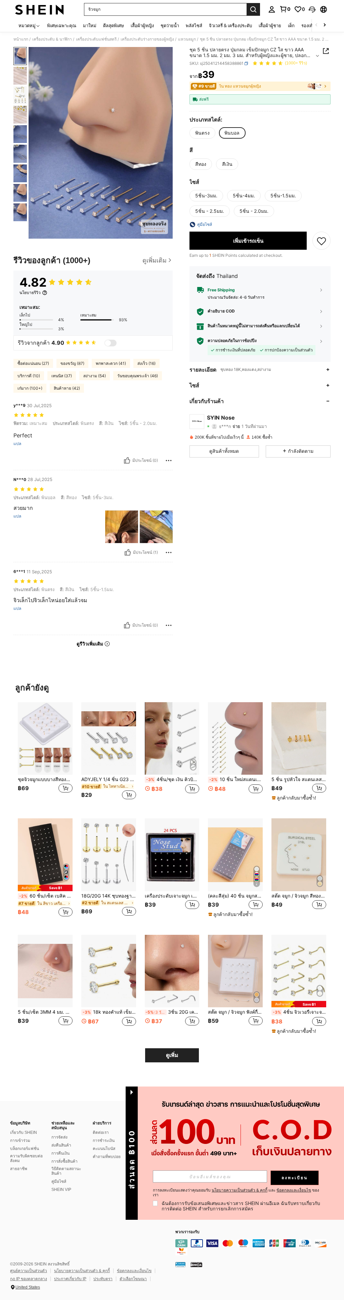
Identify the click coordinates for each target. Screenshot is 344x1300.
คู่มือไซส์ (58, 1181)
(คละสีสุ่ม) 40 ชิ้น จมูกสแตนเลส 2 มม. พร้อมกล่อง (235, 896)
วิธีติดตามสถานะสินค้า (66, 1171)
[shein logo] (39, 9)
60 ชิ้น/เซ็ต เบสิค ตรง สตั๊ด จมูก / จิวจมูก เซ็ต (46, 896)
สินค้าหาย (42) (67, 388)
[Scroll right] (324, 25)
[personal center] (272, 9)
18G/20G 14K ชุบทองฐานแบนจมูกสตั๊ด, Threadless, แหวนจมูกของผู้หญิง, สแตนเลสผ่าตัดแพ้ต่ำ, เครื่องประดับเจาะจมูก (108, 896)
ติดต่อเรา (101, 1132)
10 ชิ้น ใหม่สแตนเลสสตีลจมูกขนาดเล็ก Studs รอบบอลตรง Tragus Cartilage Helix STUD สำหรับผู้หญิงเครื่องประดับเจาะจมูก (236, 779)
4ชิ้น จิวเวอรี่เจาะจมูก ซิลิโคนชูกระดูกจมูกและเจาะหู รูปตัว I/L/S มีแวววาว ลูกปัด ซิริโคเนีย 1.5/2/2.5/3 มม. (299, 1012)
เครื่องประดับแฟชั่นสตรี (96, 39)
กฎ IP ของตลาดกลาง (28, 1279)
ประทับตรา (103, 1279)
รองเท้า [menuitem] (308, 25)
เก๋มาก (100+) (29, 388)
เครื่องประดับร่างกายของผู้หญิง (147, 39)
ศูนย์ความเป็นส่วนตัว (28, 1270)
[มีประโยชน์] (127, 460)
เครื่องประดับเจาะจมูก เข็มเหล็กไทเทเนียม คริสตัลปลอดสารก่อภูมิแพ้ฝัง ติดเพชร (172, 896)
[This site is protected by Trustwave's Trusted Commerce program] (180, 1264)
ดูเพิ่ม (172, 1055)
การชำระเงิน (104, 1140)
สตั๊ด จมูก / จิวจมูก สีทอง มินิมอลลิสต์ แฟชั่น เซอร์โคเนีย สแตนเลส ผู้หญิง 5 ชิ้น (298, 896)
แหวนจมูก (187, 39)
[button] (312, 9)
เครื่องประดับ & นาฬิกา (52, 39)
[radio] (202, 133)
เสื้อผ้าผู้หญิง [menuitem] (142, 25)
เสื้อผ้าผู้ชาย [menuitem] (270, 25)
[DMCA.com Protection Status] (196, 1264)
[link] (285, 9)
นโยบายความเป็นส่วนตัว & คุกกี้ (82, 1270)
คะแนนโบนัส (104, 1148)
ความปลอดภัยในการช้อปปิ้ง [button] (232, 340)
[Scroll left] (316, 25)
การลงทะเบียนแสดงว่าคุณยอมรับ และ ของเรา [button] (236, 1192)
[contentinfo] (258, 1247)
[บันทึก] (321, 241)
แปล (17, 443)
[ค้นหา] (253, 9)
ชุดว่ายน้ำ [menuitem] (170, 25)
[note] (294, 798)
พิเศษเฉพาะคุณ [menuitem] (61, 25)
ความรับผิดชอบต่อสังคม (26, 1158)
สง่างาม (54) (94, 375)
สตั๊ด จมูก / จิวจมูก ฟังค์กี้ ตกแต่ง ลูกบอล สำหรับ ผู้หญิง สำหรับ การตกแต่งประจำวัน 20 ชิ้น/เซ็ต (235, 1012)
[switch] (110, 343)
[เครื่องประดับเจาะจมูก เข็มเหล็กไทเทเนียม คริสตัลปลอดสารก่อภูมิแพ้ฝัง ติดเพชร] (172, 854)
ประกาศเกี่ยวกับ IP (70, 1279)
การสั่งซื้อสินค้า (64, 1161)
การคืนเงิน (60, 1153)
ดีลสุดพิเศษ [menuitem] (113, 25)
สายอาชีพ (18, 1168)
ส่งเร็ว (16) (146, 363)
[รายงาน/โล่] (169, 460)
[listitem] (45, 755)
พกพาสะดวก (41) (111, 363)
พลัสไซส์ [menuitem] (194, 25)
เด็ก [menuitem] (291, 25)
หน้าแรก (20, 39)
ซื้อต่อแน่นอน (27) (33, 363)
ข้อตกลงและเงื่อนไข (134, 1270)
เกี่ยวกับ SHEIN (23, 1132)
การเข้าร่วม (20, 1140)
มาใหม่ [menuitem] (89, 25)
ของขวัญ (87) (72, 363)
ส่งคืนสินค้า (61, 1145)
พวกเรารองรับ (187, 1232)
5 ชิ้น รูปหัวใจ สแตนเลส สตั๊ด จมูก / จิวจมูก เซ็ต (298, 779)
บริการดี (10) (28, 375)
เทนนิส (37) (61, 375)
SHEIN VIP (61, 1189)
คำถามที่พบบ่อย (107, 1156)
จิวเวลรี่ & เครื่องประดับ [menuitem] (230, 25)
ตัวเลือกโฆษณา (133, 1279)
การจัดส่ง (59, 1137)
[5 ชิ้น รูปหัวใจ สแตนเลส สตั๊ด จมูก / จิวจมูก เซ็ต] (298, 738)
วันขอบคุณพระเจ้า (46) (137, 375)
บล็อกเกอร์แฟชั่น (24, 1148)
